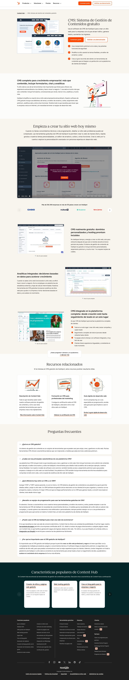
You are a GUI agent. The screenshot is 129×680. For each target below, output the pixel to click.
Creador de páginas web (43, 629)
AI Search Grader (64, 624)
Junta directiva (81, 632)
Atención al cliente (99, 624)
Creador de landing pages (43, 638)
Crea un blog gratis (22, 638)
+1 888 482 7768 (64, 355)
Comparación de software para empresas (67, 639)
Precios (48, 3)
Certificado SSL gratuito (43, 649)
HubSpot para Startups (100, 651)
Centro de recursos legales (34, 674)
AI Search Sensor (64, 626)
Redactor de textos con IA (43, 632)
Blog (78, 638)
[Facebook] (49, 662)
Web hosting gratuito (22, 632)
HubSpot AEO (20, 626)
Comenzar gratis (85, 3)
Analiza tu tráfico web (42, 624)
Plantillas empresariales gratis (67, 635)
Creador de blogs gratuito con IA (25, 644)
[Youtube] (59, 662)
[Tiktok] (80, 662)
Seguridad (64, 674)
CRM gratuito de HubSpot (23, 629)
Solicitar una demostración (103, 3)
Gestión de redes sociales (23, 652)
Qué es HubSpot (21, 624)
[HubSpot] (18, 3)
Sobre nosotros (81, 624)
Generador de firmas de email (67, 629)
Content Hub (21, 13)
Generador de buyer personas (67, 632)
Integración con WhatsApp (43, 641)
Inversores (81, 635)
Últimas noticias (81, 649)
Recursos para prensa (82, 647)
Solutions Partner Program (101, 643)
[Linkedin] (69, 662)
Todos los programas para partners (101, 639)
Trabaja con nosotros (83, 626)
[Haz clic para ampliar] (97, 94)
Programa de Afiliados (101, 654)
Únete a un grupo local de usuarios (100, 628)
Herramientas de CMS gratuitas (45, 635)
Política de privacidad (51, 674)
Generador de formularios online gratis (25, 648)
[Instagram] (54, 662)
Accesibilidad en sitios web (78, 674)
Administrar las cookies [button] (96, 674)
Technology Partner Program (101, 647)
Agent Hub (20, 635)
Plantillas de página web (66, 643)
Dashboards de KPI (41, 644)
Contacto (79, 644)
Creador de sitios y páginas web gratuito (36, 585)
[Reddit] (75, 662)
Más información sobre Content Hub (32, 415)
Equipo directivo (81, 629)
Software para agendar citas (44, 647)
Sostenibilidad (82, 641)
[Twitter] (64, 662)
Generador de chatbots (23, 641)
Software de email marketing (44, 626)
